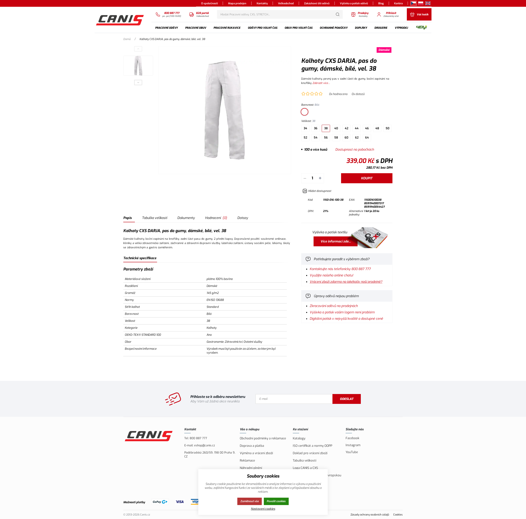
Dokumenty (186, 218)
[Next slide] (138, 82)
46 (367, 128)
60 (346, 138)
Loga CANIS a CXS (305, 468)
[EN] (427, 3)
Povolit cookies (276, 501)
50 (387, 128)
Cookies (398, 514)
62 (357, 138)
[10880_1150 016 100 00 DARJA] (224, 110)
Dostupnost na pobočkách (354, 149)
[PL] (420, 3)
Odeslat (346, 399)
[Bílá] (304, 112)
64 (367, 138)
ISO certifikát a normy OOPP (312, 446)
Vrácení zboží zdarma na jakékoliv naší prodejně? (346, 282)
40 (336, 128)
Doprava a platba (252, 446)
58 (336, 138)
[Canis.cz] (120, 19)
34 (305, 128)
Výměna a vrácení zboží (256, 453)
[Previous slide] (138, 49)
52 (305, 138)
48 (377, 128)
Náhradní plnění (251, 468)
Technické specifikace (139, 258)
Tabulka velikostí (154, 218)
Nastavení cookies (263, 509)
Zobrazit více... (321, 83)
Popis (127, 218)
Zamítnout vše (249, 501)
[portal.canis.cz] (346, 247)
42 (346, 128)
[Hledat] (337, 14)
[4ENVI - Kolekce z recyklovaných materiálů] (421, 28)
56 (326, 138)
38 (326, 128)
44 (357, 128)
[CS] (413, 3)
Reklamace (247, 460)
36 (315, 128)
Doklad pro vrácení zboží (310, 453)
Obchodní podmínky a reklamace (263, 438)
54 (315, 138)
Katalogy (299, 438)
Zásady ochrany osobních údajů (370, 514)
